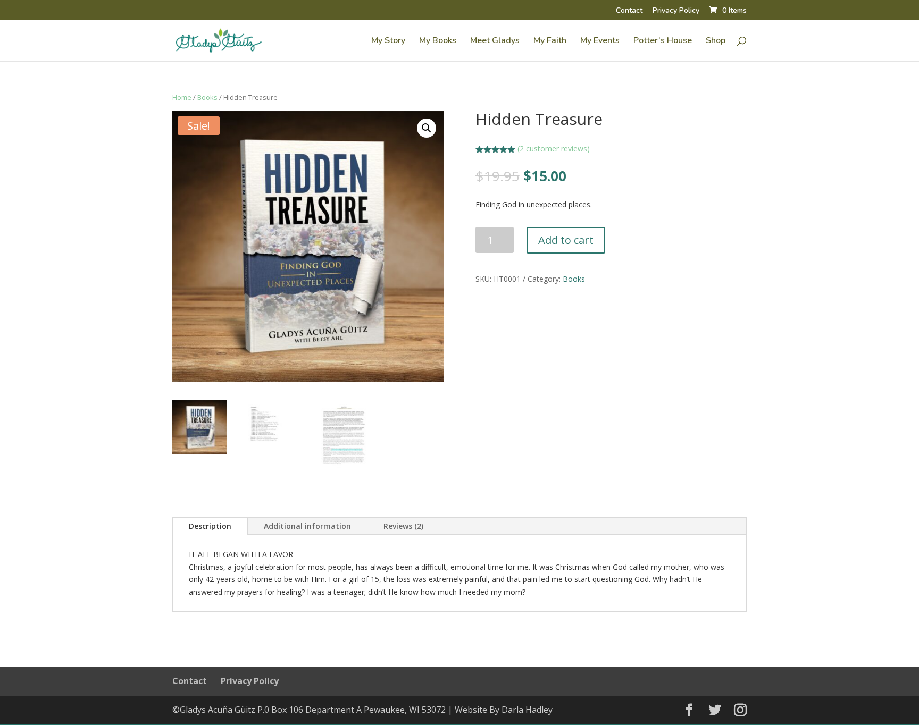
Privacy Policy (676, 11)
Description (210, 526)
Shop (715, 41)
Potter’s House (662, 41)
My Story (388, 41)
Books (207, 97)
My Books (437, 41)
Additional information (307, 526)
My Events (600, 41)
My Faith (549, 41)
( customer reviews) (553, 149)
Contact (629, 11)
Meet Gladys (495, 41)
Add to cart (566, 240)
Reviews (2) (403, 526)
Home (181, 97)
